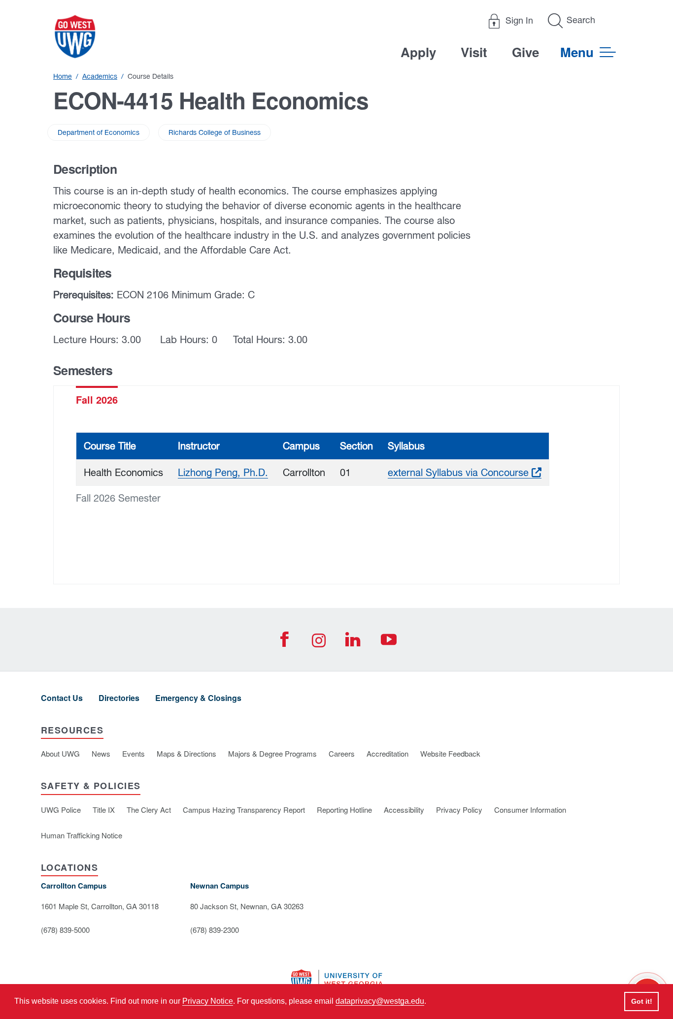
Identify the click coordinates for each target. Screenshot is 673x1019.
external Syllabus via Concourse (464, 472)
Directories (119, 697)
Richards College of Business (214, 132)
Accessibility (404, 809)
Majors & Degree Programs (272, 753)
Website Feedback (450, 753)
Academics (99, 76)
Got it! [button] (641, 1001)
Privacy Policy (459, 809)
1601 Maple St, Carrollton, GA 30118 (100, 906)
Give (525, 52)
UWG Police (61, 809)
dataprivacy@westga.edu (380, 1001)
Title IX (104, 809)
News (101, 753)
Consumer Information (530, 809)
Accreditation (387, 753)
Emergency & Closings (198, 697)
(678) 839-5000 (65, 929)
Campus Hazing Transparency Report (244, 809)
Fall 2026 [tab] (97, 399)
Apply (418, 52)
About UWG (60, 753)
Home (62, 76)
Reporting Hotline (344, 809)
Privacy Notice (207, 1001)
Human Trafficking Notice (81, 835)
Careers (342, 753)
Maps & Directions (186, 753)
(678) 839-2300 (214, 929)
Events (133, 753)
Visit (474, 52)
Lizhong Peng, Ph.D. (223, 472)
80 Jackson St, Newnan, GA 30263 (246, 906)
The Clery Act (149, 809)
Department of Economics (98, 132)
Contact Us (62, 697)
